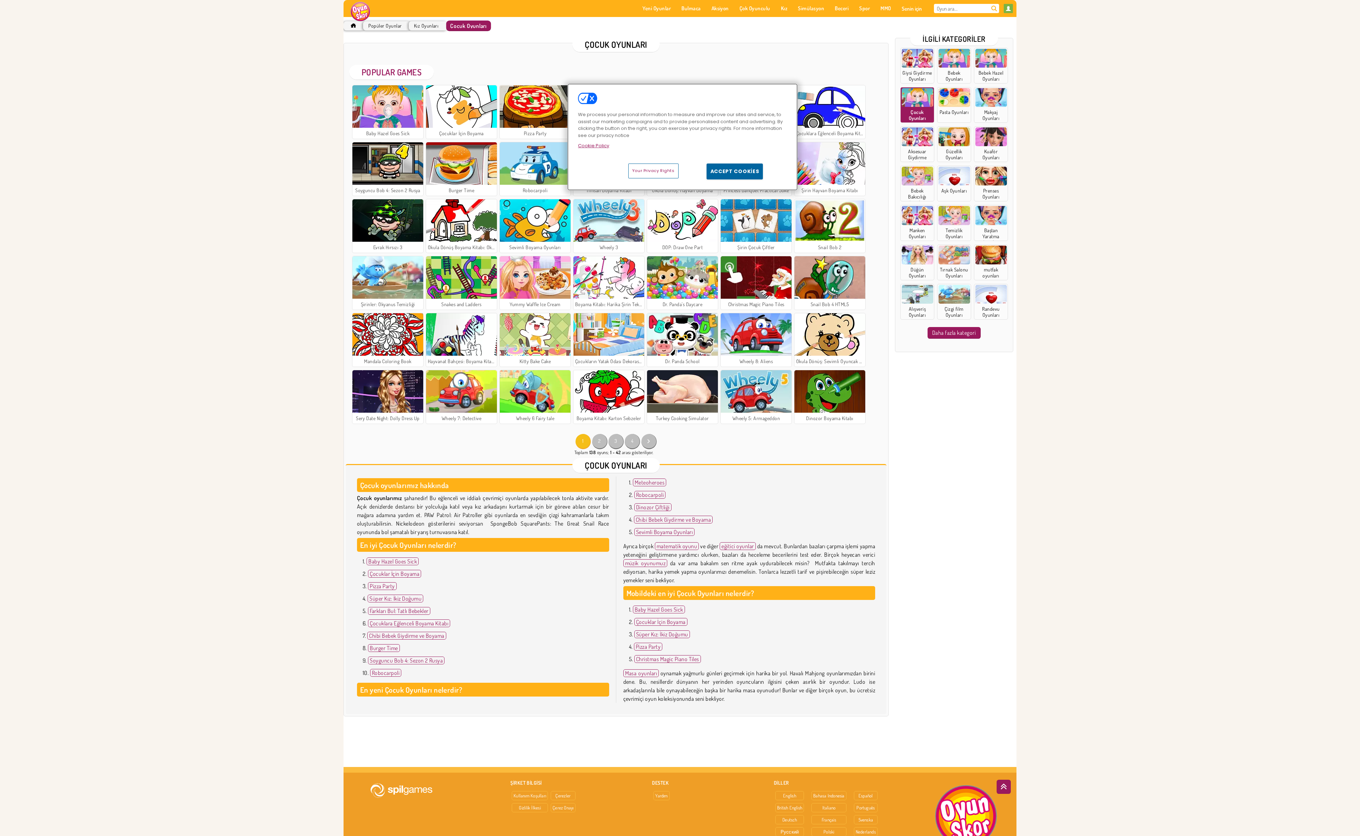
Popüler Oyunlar (385, 26)
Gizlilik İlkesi (529, 808)
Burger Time (384, 648)
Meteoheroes (649, 482)
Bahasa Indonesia (829, 795)
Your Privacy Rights (653, 170)
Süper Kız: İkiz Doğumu (395, 598)
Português (865, 808)
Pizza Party (382, 586)
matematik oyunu (677, 546)
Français (829, 820)
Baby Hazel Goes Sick (392, 561)
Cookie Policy (593, 145)
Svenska (865, 820)
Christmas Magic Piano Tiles (667, 659)
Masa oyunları (641, 673)
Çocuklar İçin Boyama (394, 573)
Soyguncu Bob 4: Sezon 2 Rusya (406, 660)
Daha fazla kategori (954, 332)
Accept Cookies (734, 171)
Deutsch (789, 820)
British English (789, 808)
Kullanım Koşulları (530, 795)
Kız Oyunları (426, 26)
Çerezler (563, 795)
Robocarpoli (386, 672)
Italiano (829, 808)
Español (865, 795)
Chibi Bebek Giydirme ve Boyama (406, 635)
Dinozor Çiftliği (653, 507)
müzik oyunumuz (645, 563)
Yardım (661, 795)
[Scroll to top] (1004, 787)
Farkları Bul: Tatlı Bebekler (399, 610)
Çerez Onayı (562, 808)
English (789, 795)
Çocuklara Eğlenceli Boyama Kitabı (409, 623)
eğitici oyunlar (737, 546)
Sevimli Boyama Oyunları (664, 532)
